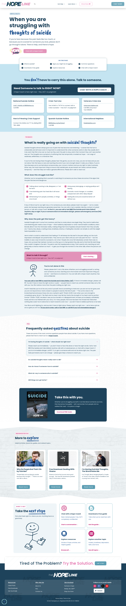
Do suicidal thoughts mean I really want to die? (44, 360)
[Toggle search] (35, 4)
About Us (38, 586)
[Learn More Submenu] (76, 4)
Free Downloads (13, 588)
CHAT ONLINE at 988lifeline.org (23, 105)
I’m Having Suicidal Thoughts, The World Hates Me (33, 470)
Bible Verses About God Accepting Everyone (95, 470)
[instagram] (94, 585)
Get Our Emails (12, 591)
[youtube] (106, 585)
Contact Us (38, 591)
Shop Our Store (68, 591)
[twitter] (102, 585)
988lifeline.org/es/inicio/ (57, 123)
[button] (13, 470)
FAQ (36, 589)
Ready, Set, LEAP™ (69, 589)
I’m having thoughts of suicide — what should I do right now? (49, 342)
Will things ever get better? (37, 380)
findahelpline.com (90, 123)
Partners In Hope (69, 586)
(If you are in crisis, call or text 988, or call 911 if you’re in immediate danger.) (68, 308)
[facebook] (98, 585)
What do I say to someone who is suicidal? (43, 373)
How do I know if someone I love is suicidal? (43, 366)
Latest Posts (11, 585)
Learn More (71, 4)
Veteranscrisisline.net (91, 105)
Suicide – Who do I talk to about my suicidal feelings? (64, 470)
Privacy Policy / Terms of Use (63, 598)
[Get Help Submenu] (64, 4)
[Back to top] (4, 601)
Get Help (60, 4)
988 (71, 209)
